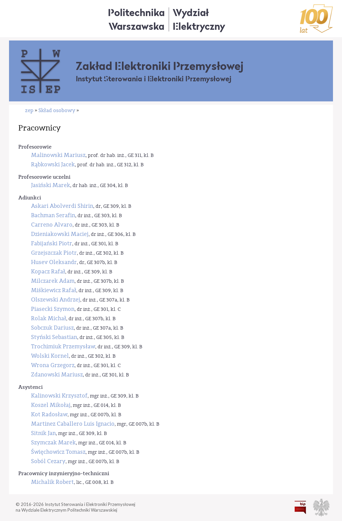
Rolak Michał (48, 318)
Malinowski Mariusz (58, 155)
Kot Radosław (49, 414)
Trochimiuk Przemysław (63, 346)
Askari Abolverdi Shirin (62, 205)
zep (29, 110)
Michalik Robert (52, 482)
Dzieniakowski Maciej (60, 234)
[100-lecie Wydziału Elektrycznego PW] (316, 18)
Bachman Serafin (53, 215)
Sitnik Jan (43, 433)
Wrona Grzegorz (52, 365)
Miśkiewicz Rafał (53, 290)
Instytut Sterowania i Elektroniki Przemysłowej (153, 79)
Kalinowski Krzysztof (59, 395)
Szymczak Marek (53, 442)
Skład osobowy (56, 110)
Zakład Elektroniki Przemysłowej (159, 66)
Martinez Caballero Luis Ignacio (73, 423)
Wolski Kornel (50, 355)
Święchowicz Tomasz (58, 451)
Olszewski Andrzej (55, 299)
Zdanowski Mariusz (57, 374)
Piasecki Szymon (52, 309)
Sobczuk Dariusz (52, 327)
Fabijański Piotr (51, 243)
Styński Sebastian (54, 337)
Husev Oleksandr (54, 262)
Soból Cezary (48, 461)
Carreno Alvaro (51, 224)
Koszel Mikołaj (50, 405)
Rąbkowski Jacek (53, 164)
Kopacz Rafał (48, 271)
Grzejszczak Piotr (54, 252)
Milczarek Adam (52, 280)
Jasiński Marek (50, 185)
